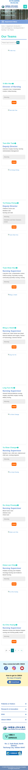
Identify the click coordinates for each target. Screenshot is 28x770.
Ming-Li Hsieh (8, 328)
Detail (14, 102)
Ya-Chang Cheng (10, 203)
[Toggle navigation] (25, 6)
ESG (3, 714)
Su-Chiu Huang (9, 625)
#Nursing (6, 97)
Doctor (18, 42)
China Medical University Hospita (14, 728)
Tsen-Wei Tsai (8, 143)
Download (15, 682)
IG (14, 668)
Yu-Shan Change (9, 447)
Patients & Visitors (8, 704)
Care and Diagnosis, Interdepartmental (12, 28)
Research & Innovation (9, 709)
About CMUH (6, 720)
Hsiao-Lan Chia (9, 565)
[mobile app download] (14, 753)
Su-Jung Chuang (10, 505)
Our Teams (10, 30)
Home (3, 26)
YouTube (22, 668)
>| (21, 650)
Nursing (3, 30)
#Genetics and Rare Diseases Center (12, 221)
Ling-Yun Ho (8, 388)
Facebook (6, 668)
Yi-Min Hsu (7, 84)
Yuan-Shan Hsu (9, 268)
